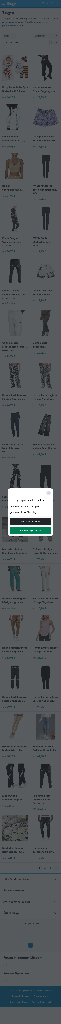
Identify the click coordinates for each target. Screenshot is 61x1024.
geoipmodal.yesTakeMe (30, 530)
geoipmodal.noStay (30, 521)
